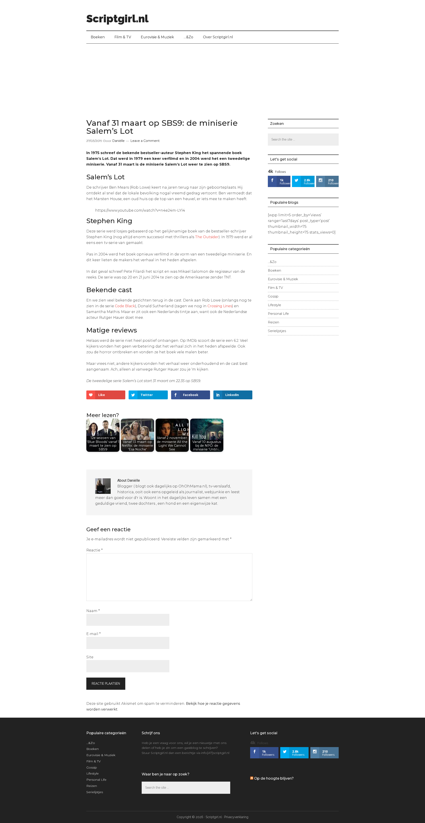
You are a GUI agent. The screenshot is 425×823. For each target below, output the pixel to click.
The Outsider (207, 237)
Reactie (94, 550)
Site (89, 657)
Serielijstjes (277, 331)
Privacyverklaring (236, 817)
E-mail (93, 634)
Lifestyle (274, 305)
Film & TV (275, 288)
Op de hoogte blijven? (274, 778)
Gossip (273, 296)
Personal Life (278, 313)
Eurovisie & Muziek (283, 279)
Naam (93, 611)
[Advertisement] (212, 77)
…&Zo (272, 262)
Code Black (125, 306)
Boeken (274, 270)
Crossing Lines (219, 306)
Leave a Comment (145, 141)
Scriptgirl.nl (117, 18)
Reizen (273, 322)
